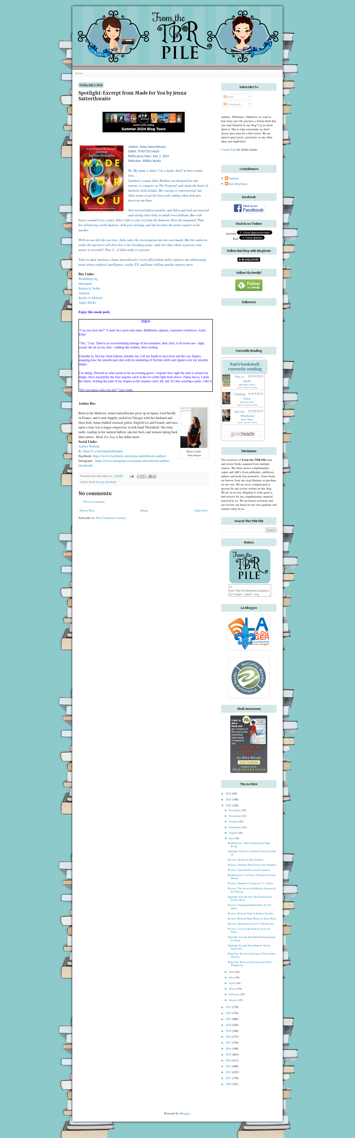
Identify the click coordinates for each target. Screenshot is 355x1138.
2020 (229, 1025)
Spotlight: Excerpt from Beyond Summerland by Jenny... (251, 938)
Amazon (84, 293)
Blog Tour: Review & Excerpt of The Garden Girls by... (251, 955)
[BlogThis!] (143, 476)
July (231, 838)
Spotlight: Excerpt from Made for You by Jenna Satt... (249, 946)
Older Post (201, 510)
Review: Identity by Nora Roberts (245, 859)
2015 (229, 1054)
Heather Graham (248, 384)
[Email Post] (131, 476)
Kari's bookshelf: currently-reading (245, 366)
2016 (229, 1048)
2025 (229, 799)
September (235, 827)
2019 (229, 1031)
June (232, 972)
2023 (229, 1007)
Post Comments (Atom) (111, 518)
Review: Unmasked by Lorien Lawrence (249, 870)
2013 (229, 1066)
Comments (233, 104)
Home (79, 73)
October (234, 821)
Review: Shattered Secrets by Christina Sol (251, 923)
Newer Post (87, 510)
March (233, 988)
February (234, 994)
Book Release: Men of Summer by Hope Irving (249, 844)
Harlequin (85, 283)
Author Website (89, 446)
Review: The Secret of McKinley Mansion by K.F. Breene (252, 889)
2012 (229, 1072)
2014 (229, 1060)
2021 (229, 1019)
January (233, 1000)
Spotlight (111, 482)
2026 (229, 793)
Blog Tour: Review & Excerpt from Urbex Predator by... (250, 963)
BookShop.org (88, 278)
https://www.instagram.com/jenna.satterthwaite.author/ (132, 460)
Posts (230, 97)
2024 (229, 805)
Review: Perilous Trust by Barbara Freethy (250, 913)
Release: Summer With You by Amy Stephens (252, 865)
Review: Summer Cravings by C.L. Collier (250, 883)
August (233, 833)
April (232, 983)
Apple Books (87, 302)
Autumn (234, 178)
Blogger (185, 1113)
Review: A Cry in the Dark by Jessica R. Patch (249, 930)
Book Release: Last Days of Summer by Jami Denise (252, 876)
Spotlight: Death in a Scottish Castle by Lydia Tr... (252, 852)
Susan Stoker (248, 402)
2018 (229, 1036)
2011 (229, 1078)
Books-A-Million (90, 297)
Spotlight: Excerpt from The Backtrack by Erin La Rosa (250, 898)
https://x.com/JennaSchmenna (103, 451)
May (232, 977)
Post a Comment (94, 501)
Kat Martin (248, 419)
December (235, 810)
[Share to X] (147, 476)
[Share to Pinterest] (154, 476)
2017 (229, 1042)
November (235, 816)
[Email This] (139, 476)
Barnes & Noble (89, 288)
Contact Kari (228, 149)
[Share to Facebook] (151, 476)
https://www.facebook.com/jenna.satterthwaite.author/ (129, 456)
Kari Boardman (238, 184)
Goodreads (85, 465)
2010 (229, 1084)
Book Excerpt (97, 482)
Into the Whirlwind (244, 413)
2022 (229, 1013)
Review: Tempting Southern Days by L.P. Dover (249, 906)
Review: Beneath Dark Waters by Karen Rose (252, 918)
